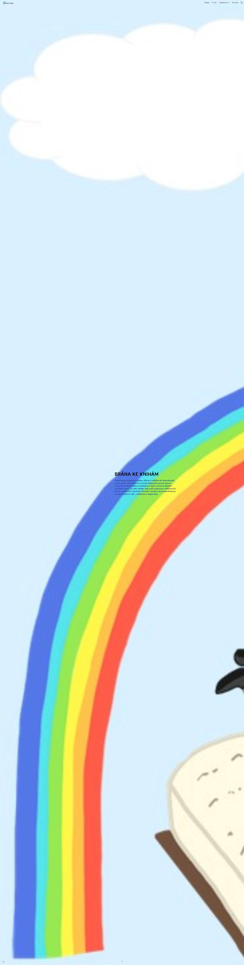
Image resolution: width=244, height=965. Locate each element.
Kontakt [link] (235, 3)
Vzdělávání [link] (223, 3)
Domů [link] (207, 3)
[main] (145, 482)
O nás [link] (214, 3)
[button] (241, 2)
